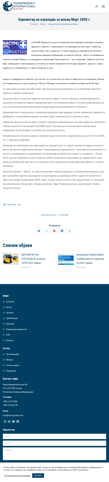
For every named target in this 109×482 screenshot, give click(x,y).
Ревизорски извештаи (16, 329)
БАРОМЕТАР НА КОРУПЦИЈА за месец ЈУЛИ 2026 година (33, 258)
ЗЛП (8, 335)
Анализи (10, 324)
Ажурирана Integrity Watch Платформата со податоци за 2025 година (90, 258)
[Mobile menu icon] (103, 6)
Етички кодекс (13, 365)
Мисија (9, 360)
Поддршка (11, 371)
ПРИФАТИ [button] (38, 475)
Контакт (10, 340)
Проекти (10, 313)
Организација (12, 354)
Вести (53, 215)
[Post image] (10, 259)
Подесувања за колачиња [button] (17, 475)
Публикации (11, 318)
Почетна (10, 302)
